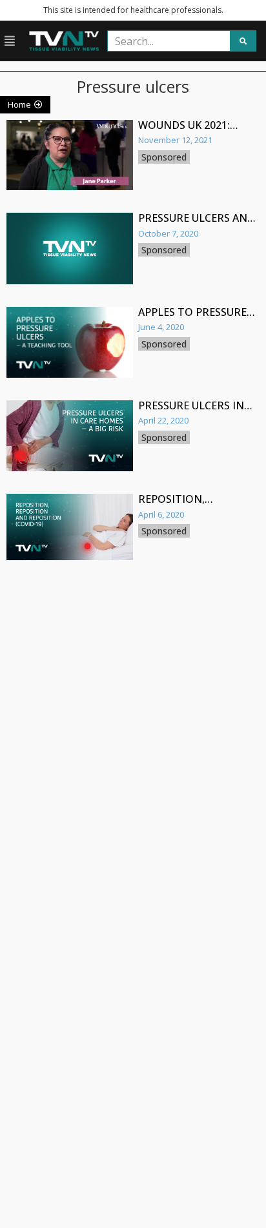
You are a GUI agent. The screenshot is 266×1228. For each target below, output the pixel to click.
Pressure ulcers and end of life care (196, 224)
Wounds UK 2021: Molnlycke (184, 131)
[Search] (243, 41)
